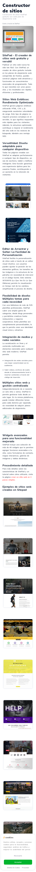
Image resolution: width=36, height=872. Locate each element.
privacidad (25, 867)
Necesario (18, 856)
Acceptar (18, 862)
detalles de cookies (13, 867)
